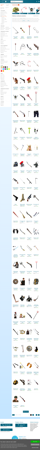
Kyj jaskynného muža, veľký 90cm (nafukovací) (15, 87)
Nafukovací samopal (29, 204)
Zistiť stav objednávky (33, 427)
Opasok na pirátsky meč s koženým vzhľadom (15, 322)
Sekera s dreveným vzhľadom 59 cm (22, 355)
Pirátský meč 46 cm (22, 237)
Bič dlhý (22, 53)
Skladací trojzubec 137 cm (22, 372)
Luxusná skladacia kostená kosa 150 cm (29, 339)
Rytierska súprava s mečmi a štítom (15, 104)
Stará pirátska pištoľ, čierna (22, 104)
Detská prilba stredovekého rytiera (36, 289)
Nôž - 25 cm (36, 388)
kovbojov (23, 20)
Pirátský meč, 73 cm (29, 221)
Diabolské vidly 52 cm (36, 272)
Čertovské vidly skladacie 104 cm (29, 37)
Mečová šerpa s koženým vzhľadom (22, 389)
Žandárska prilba (15, 388)
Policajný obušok (29, 187)
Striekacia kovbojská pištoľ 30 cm (22, 87)
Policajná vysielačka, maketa (36, 138)
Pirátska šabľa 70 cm (36, 87)
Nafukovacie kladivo (29, 137)
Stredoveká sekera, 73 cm (22, 138)
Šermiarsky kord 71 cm (15, 154)
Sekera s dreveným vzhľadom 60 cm (15, 121)
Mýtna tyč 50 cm (15, 221)
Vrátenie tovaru (32, 428)
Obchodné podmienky (33, 424)
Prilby (3, 17)
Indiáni (3, 41)
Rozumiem (35, 441)
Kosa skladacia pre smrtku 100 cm (29, 121)
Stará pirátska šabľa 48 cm (22, 255)
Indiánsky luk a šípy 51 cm (36, 154)
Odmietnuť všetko (35, 447)
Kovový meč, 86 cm (36, 70)
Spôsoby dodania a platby (34, 423)
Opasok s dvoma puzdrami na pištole (29, 372)
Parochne (3, 14)
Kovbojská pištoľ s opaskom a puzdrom (36, 54)
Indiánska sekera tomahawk (22, 154)
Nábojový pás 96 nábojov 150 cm (22, 205)
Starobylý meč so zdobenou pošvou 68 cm (36, 373)
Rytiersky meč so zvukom (29, 288)
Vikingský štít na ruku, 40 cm (15, 288)
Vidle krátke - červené (29, 104)
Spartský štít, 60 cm (29, 355)
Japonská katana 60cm (36, 355)
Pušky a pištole (5, 21)
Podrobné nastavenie (35, 444)
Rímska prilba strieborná (22, 171)
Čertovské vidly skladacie (36, 104)
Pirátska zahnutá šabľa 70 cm (15, 272)
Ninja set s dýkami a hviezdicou (22, 70)
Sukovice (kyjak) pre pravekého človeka (15, 305)
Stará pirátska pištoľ (29, 322)
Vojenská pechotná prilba (15, 406)
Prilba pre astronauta (29, 389)
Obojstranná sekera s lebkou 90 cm (22, 272)
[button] (37, 10)
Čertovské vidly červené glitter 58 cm (15, 54)
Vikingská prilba (22, 338)
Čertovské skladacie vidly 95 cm (36, 322)
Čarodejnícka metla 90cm (22, 221)
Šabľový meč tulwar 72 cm (29, 171)
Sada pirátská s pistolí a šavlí (15, 355)
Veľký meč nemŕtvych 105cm (29, 305)
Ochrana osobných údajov (34, 426)
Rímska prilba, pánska (29, 87)
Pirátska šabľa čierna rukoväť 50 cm (36, 305)
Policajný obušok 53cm (15, 339)
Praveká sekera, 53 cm (36, 205)
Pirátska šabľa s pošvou (36, 221)
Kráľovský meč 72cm (29, 255)
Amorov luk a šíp (29, 70)
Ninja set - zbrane (36, 237)
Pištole (16, 204)
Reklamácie (32, 429)
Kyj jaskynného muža (29, 238)
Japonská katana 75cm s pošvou (36, 339)
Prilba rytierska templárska (15, 171)
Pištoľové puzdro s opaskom (36, 121)
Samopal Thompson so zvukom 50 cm (15, 188)
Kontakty (31, 430)
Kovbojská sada (15, 70)
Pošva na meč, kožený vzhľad (22, 305)
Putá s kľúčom (36, 36)
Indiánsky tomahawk (22, 37)
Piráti (2, 42)
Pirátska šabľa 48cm (29, 54)
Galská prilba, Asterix (29, 154)
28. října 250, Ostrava (22, 425)
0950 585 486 (7, 424)
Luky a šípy (4, 18)
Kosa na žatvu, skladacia (36, 188)
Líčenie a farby (4, 15)
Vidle (3, 22)
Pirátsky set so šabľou (16, 138)
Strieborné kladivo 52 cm (22, 288)
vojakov (28, 20)
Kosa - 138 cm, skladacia (16, 37)
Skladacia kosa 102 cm (36, 171)
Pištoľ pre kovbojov (22, 120)
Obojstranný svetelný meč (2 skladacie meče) (15, 255)
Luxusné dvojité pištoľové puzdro (15, 238)
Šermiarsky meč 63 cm (22, 188)
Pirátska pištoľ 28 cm (29, 272)
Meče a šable (4, 19)
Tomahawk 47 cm (36, 254)
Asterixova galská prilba (22, 322)
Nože (3, 20)
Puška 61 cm (22, 405)
